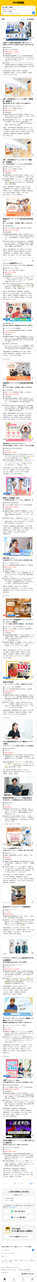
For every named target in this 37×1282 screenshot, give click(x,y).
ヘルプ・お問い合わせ (7, 1267)
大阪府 (10, 1260)
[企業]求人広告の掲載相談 (24, 1269)
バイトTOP (4, 1260)
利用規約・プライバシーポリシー (9, 1269)
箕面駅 (21, 1260)
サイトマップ (16, 1267)
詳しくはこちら (13, 1207)
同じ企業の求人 (6, 359)
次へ (30, 1183)
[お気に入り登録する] (32, 38)
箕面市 (16, 1260)
